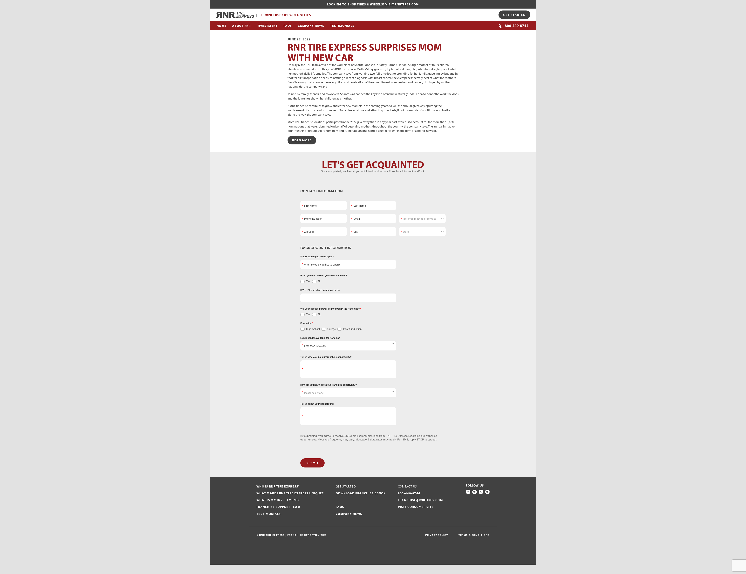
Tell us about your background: (317, 404)
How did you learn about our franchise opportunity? (328, 385)
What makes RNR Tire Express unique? (290, 493)
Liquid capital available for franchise (320, 338)
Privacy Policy (436, 535)
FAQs (340, 507)
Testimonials (268, 514)
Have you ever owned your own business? (324, 275)
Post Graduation (352, 329)
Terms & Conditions (474, 535)
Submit (312, 463)
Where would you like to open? (317, 256)
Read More (302, 140)
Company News (349, 514)
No (319, 281)
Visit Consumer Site (416, 507)
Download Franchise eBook (361, 493)
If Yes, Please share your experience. (320, 290)
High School (312, 329)
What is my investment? (278, 500)
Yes (307, 281)
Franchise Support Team (278, 507)
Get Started (514, 15)
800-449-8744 (516, 25)
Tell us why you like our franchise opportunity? (325, 357)
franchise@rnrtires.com (420, 500)
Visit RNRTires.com (402, 4)
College (331, 329)
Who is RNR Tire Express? (278, 486)
